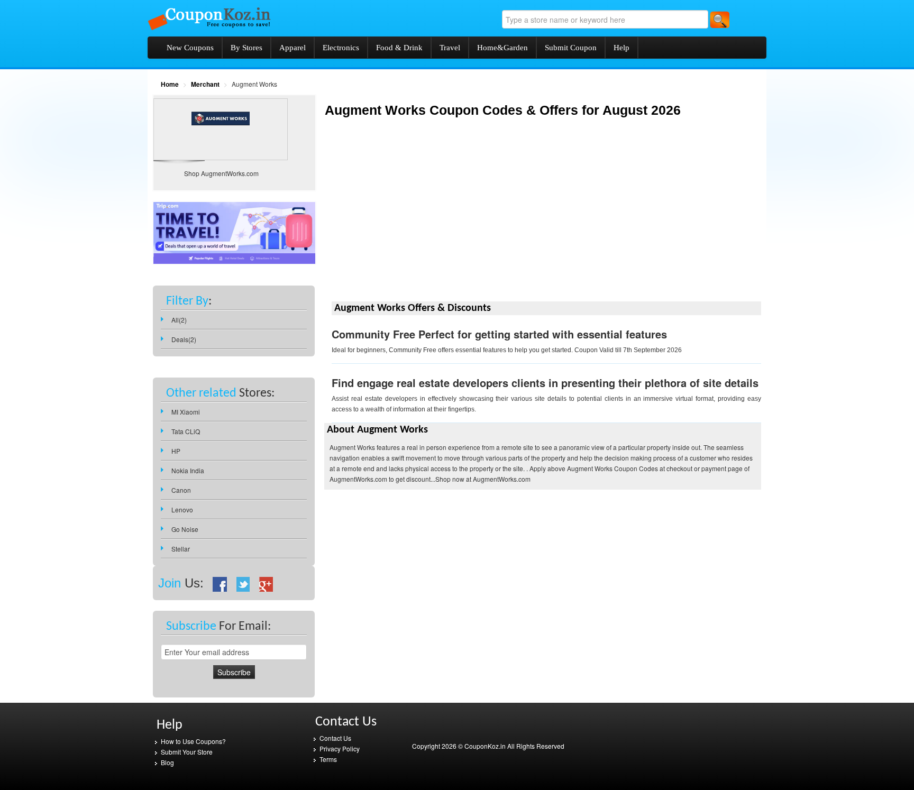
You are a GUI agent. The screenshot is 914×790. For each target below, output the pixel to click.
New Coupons (190, 47)
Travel (450, 47)
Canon (181, 489)
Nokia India (187, 470)
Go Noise (184, 529)
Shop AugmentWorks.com (221, 173)
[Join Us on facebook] (220, 583)
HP (175, 450)
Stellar (180, 548)
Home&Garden (502, 47)
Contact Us (335, 737)
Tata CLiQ (185, 431)
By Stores (246, 47)
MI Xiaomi (185, 411)
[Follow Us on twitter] (243, 583)
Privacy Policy (339, 748)
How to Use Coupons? (193, 741)
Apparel (292, 47)
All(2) (179, 319)
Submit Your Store (187, 751)
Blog (167, 762)
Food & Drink (399, 47)
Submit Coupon (571, 47)
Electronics (341, 47)
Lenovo (182, 509)
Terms (328, 759)
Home (170, 84)
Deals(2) (183, 339)
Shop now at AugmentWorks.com (483, 478)
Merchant (205, 84)
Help (621, 47)
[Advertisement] (413, 218)
